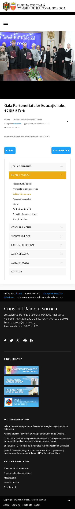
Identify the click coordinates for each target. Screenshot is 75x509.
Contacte (16, 504)
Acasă (6, 504)
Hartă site (27, 504)
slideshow (17, 124)
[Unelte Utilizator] (66, 121)
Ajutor (37, 504)
